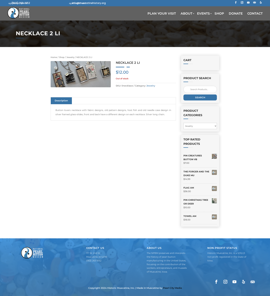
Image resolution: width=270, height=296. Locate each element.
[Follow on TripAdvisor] (254, 2)
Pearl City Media (172, 287)
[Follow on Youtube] (248, 2)
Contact (255, 13)
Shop (219, 13)
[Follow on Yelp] (260, 2)
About (186, 13)
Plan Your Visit (162, 13)
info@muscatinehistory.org (89, 3)
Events (203, 13)
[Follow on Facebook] (235, 2)
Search (200, 97)
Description (61, 100)
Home (54, 57)
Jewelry (70, 57)
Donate (236, 13)
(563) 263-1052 (20, 3)
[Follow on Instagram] (242, 2)
